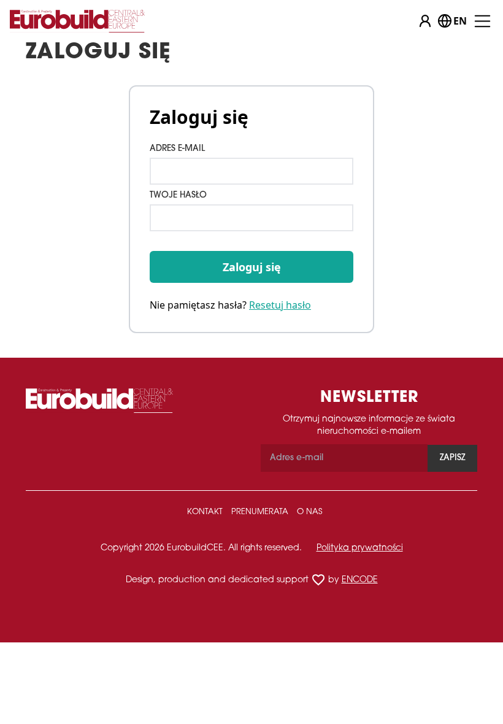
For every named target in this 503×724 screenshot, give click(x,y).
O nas (309, 512)
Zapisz (452, 458)
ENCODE (360, 580)
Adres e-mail (177, 148)
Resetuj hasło (280, 305)
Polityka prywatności (360, 548)
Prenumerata (259, 512)
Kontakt (205, 512)
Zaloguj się (252, 267)
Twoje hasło (178, 195)
